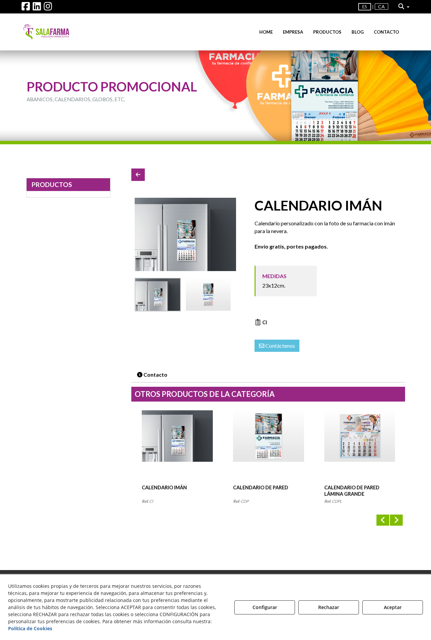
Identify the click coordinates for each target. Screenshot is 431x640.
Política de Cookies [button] (30, 628)
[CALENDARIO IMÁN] (185, 234)
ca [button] (381, 6)
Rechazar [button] (328, 607)
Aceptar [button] (393, 607)
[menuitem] (373, 7)
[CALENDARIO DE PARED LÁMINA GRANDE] (359, 447)
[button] (26, 8)
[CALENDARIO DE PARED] (268, 447)
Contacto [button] (154, 374)
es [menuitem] (364, 6)
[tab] (152, 375)
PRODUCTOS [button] (52, 184)
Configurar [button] (265, 607)
